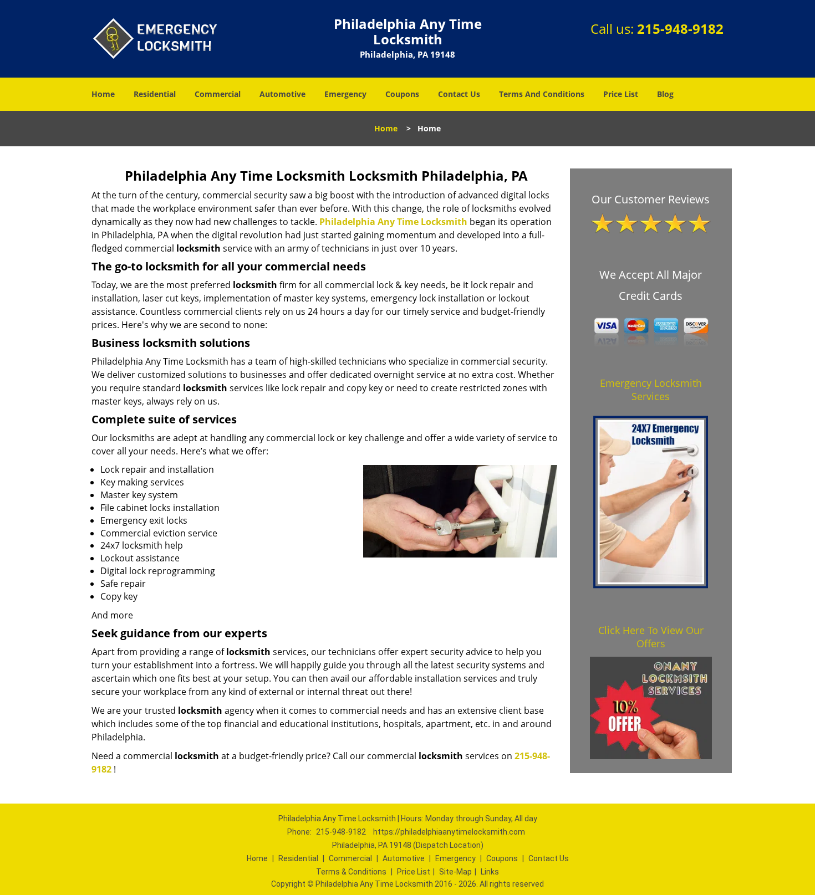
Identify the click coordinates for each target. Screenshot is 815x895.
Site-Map (455, 871)
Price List (620, 94)
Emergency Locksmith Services (651, 389)
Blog (665, 94)
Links (490, 871)
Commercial (218, 94)
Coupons (402, 94)
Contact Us (459, 94)
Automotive (282, 94)
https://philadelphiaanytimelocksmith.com (449, 831)
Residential (155, 94)
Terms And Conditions (541, 94)
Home (103, 94)
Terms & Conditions (351, 871)
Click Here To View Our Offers (651, 636)
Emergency (345, 94)
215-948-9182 (680, 28)
